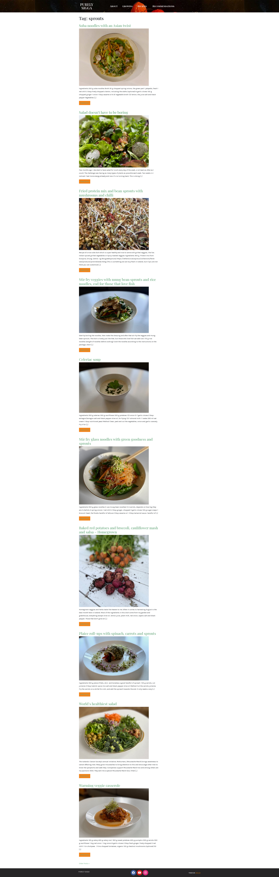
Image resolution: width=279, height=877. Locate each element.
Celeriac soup (90, 359)
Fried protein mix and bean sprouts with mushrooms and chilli (111, 192)
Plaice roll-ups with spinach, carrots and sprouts (117, 633)
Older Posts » (84, 863)
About (114, 6)
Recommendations (163, 6)
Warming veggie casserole (100, 785)
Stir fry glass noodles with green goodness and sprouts (116, 441)
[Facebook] (133, 872)
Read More (84, 103)
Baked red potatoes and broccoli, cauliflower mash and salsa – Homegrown (118, 529)
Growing (127, 6)
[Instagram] (145, 872)
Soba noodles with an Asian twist (105, 25)
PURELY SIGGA (86, 6)
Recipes (142, 6)
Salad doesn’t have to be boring (103, 112)
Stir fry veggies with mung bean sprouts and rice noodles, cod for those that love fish (117, 281)
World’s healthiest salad (98, 703)
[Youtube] (139, 872)
